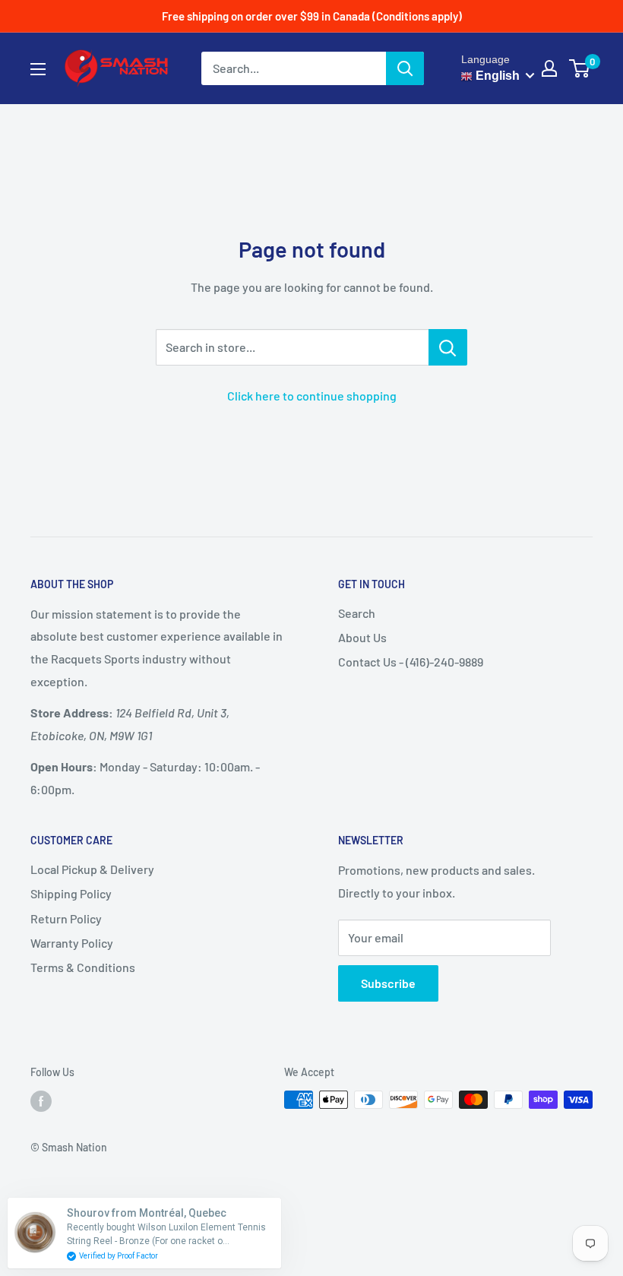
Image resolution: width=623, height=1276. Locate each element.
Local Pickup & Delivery (92, 869)
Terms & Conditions (82, 967)
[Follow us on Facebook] (41, 1101)
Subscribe (388, 983)
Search (356, 613)
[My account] (549, 68)
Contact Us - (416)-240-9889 (410, 661)
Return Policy (66, 918)
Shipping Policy (71, 893)
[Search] (405, 68)
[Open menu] (38, 69)
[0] (580, 68)
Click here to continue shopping (312, 395)
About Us (362, 637)
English (496, 75)
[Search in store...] (448, 347)
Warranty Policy (71, 943)
